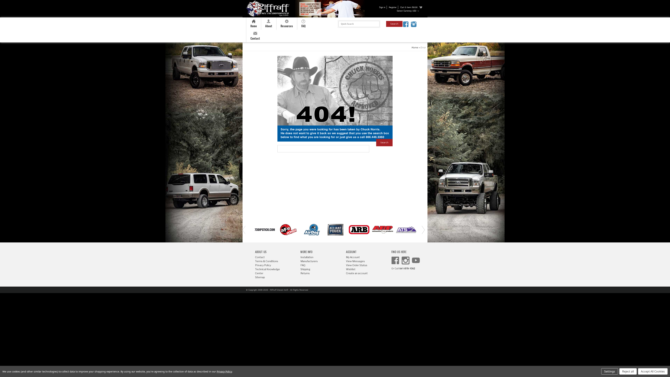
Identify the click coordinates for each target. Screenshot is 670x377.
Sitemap (260, 277)
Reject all (628, 371)
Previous (243, 229)
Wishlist (350, 269)
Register (393, 7)
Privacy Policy (263, 265)
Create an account (357, 273)
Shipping (305, 269)
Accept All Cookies (653, 371)
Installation (306, 257)
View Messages (355, 261)
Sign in (382, 7)
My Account (353, 257)
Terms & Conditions (266, 261)
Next (422, 229)
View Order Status (356, 265)
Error (423, 47)
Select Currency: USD (407, 11)
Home (415, 47)
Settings (609, 371)
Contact (260, 257)
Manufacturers (309, 261)
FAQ (302, 265)
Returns (305, 273)
